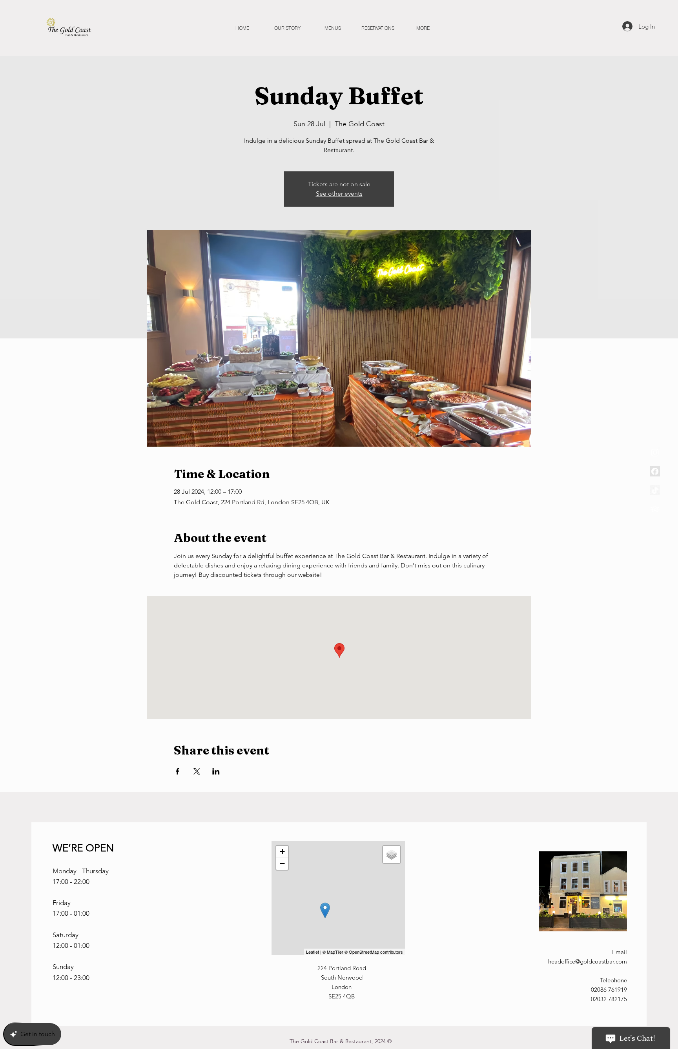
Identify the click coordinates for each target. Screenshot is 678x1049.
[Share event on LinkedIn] (216, 771)
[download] (655, 471)
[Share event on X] (196, 771)
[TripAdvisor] (655, 509)
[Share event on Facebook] (177, 771)
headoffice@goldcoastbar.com (587, 961)
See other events (339, 193)
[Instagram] (655, 452)
